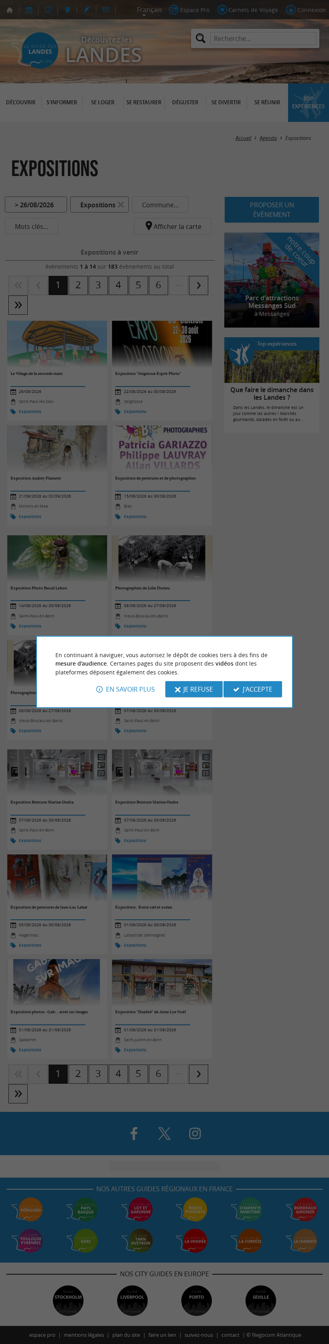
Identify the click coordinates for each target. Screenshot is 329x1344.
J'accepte (257, 689)
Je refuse (198, 689)
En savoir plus (130, 689)
